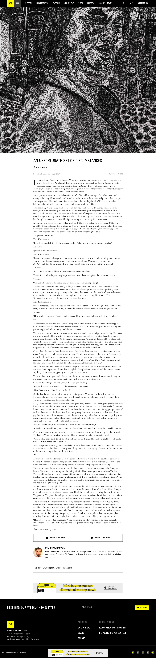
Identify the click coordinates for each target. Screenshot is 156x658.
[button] (10, 3)
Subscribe (142, 608)
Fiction (120, 174)
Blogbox (112, 174)
